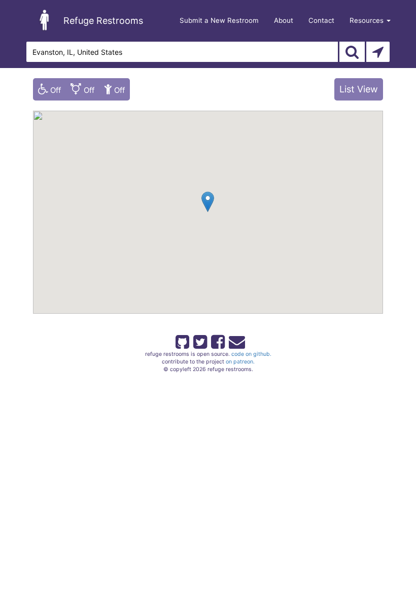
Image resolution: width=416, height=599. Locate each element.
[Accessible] (49, 89)
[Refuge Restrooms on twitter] (199, 340)
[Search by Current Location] (378, 52)
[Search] (352, 52)
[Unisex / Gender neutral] (82, 89)
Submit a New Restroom (219, 20)
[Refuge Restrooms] (44, 20)
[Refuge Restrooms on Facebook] (217, 340)
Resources (368, 20)
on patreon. (240, 361)
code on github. (251, 354)
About (283, 20)
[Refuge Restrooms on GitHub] (182, 340)
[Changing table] (114, 89)
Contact (321, 20)
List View (358, 89)
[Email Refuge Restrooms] (235, 340)
